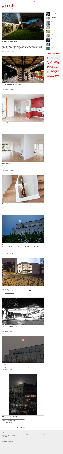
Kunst (51, 62)
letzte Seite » (29, 427)
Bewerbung (56, 56)
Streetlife (57, 71)
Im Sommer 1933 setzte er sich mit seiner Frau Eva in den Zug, (13, 419)
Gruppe (50, 59)
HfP (55, 59)
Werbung (55, 75)
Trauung (50, 74)
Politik (51, 67)
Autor (59, 54)
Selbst (53, 70)
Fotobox (57, 58)
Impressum (43, 434)
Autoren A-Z (43, 1)
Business (49, 58)
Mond (48, 65)
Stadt (54, 71)
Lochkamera (49, 63)
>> (2, 127)
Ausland (56, 54)
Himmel (57, 59)
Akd (58, 53)
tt (52, 74)
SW (56, 72)
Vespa (51, 75)
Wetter (58, 75)
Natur (59, 65)
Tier (47, 74)
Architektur (52, 54)
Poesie (48, 67)
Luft (53, 63)
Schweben (56, 68)
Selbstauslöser (57, 70)
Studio (48, 72)
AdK (56, 53)
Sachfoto (51, 68)
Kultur (48, 62)
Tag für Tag (6, 331)
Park (52, 66)
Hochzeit (48, 61)
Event (52, 58)
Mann (59, 63)
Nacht (56, 65)
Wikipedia (19, 43)
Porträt (53, 67)
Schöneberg (49, 70)
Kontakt (58, 1)
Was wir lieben (7, 51)
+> (2, 328)
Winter (48, 76)
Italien (52, 61)
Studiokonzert (52, 72)
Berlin (53, 56)
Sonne (52, 71)
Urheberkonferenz (56, 74)
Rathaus (57, 67)
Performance (56, 66)
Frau (48, 59)
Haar (53, 59)
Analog (48, 54)
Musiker (53, 65)
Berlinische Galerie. (5, 289)
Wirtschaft (52, 76)
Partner (54, 1)
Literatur (57, 62)
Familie (54, 58)
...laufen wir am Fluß (51, 53)
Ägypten (55, 76)
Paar (50, 66)
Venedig (48, 75)
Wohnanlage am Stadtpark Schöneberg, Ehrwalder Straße (28, 246)
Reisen (48, 68)
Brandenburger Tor (53, 57)
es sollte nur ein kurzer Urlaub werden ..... (9, 420)
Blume (48, 57)
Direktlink (12, 51)
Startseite (38, 1)
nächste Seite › (23, 427)
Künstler (53, 62)
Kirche (57, 61)
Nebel (48, 66)
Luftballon (56, 63)
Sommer (48, 71)
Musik (50, 65)
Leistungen (49, 1)
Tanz (58, 72)
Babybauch (49, 56)
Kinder (54, 61)
